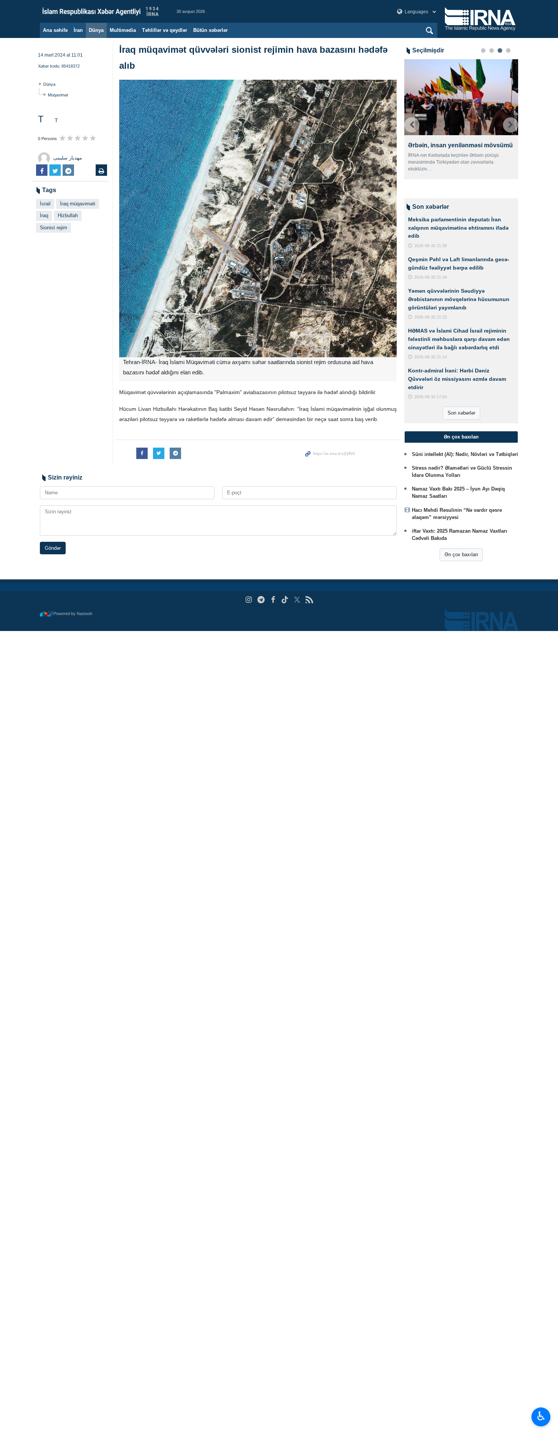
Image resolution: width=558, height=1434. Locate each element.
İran (78, 30)
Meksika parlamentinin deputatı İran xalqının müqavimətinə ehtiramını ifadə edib (458, 227)
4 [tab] (508, 50)
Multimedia (123, 30)
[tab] (461, 437)
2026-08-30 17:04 (430, 396)
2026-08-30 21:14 (430, 357)
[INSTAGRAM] (249, 600)
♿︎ (541, 1416)
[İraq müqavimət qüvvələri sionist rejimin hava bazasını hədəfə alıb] (258, 218)
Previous (411, 125)
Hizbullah (68, 215)
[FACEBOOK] (273, 600)
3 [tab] (500, 50)
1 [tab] (483, 50)
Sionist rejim (53, 227)
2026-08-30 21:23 (430, 317)
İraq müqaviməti (77, 204)
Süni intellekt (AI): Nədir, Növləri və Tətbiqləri (465, 454)
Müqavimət (58, 95)
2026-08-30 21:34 (430, 277)
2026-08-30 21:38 (430, 245)
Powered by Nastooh (73, 613)
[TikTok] (285, 600)
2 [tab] (491, 50)
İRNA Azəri (100, 11)
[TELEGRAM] (261, 600)
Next (510, 125)
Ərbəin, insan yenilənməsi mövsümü (460, 145)
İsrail (45, 204)
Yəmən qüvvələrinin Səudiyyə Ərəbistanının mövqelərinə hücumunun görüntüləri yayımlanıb (458, 299)
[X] (297, 600)
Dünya (96, 30)
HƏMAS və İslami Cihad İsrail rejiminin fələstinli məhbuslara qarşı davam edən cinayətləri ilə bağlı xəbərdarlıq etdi (459, 339)
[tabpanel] (461, 119)
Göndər (53, 548)
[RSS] (309, 600)
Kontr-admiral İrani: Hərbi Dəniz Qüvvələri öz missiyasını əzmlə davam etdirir (457, 379)
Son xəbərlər (461, 413)
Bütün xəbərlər (210, 30)
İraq (44, 215)
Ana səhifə (55, 30)
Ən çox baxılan (461, 554)
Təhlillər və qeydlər (164, 30)
